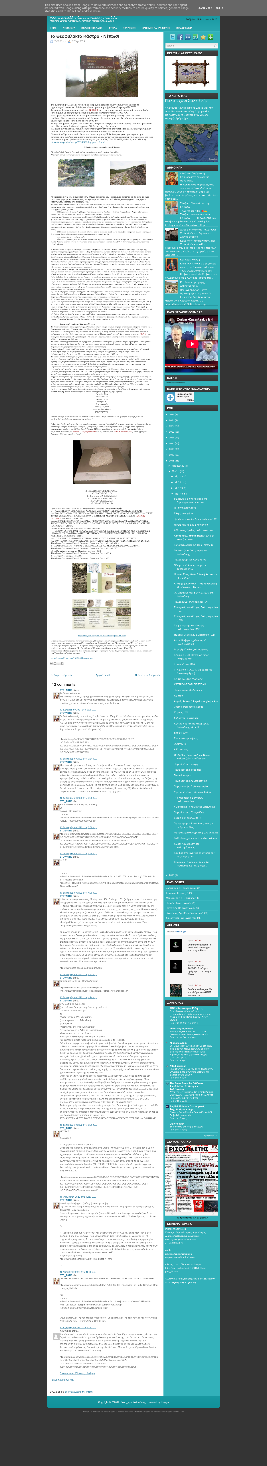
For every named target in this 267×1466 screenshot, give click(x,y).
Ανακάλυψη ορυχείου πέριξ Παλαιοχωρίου (190, 641)
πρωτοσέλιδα (186, 1217)
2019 (171, 449)
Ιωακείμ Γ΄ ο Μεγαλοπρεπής (191, 649)
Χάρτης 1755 (181, 712)
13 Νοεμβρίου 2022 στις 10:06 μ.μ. (78, 1271)
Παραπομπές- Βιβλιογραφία (191, 786)
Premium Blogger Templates (147, 1411)
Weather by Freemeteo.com (175, 383)
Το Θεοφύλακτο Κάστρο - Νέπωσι (84, 36)
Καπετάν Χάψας (190, 259)
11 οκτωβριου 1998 (184, 664)
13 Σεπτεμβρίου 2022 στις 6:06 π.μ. (78, 1124)
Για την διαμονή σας (186, 738)
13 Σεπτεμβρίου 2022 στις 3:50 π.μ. (78, 827)
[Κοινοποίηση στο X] (58, 663)
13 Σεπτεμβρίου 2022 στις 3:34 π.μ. (78, 758)
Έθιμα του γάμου (184, 513)
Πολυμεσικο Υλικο (91, 28)
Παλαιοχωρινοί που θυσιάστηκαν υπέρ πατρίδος (193, 825)
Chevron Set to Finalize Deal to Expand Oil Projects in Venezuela (191, 1114)
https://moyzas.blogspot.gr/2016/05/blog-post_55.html (102, 636)
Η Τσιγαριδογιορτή (185, 507)
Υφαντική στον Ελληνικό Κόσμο (192, 792)
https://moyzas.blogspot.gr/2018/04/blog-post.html (72, 658)
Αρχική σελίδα (104, 675)
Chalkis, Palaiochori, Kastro (188, 706)
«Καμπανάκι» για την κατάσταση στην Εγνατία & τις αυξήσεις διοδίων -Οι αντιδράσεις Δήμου (191, 1071)
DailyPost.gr (177, 1123)
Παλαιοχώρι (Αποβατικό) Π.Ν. (191, 601)
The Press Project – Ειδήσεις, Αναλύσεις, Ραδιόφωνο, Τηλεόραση (187, 1086)
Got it (219, 8)
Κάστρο (178, 695)
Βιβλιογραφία (184, 28)
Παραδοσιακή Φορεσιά (187, 769)
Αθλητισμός (181, 749)
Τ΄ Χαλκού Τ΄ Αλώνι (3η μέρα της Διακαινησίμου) (193, 671)
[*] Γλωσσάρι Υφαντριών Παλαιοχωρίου (188, 799)
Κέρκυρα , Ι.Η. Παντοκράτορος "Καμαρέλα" (191, 656)
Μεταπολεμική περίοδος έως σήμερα (196, 832)
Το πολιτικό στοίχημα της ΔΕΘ (186, 1126)
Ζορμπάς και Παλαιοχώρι (181, 888)
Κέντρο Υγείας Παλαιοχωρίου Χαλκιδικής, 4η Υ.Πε (191, 725)
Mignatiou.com (178, 1042)
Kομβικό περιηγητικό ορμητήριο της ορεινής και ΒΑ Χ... (194, 854)
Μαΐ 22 (179, 476)
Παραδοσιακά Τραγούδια (189, 812)
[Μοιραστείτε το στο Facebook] (62, 663)
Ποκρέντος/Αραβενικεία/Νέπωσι (184, 913)
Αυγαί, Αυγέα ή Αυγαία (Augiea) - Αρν (196, 701)
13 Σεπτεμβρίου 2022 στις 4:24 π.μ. (78, 997)
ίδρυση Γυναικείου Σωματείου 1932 (194, 634)
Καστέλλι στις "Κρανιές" (188, 679)
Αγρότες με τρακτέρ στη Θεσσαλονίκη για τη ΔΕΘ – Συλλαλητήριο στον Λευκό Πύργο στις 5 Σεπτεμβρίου (191, 1094)
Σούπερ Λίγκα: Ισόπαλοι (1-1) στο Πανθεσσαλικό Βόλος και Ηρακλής (189, 1033)
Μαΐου (175, 471)
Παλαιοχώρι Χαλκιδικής (186, 100)
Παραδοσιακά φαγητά (187, 764)
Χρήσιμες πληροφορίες (156, 28)
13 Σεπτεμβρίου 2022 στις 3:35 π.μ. (78, 797)
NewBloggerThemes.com (172, 1411)
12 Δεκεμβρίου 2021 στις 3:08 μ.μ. (78, 709)
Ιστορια (113, 28)
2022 (171, 431)
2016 (171, 460)
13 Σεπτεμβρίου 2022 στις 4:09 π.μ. (78, 892)
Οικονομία (180, 743)
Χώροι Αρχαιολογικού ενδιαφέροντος (186, 845)
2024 (171, 420)
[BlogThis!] (55, 663)
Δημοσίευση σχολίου (63, 1379)
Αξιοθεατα (69, 28)
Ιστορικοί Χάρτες (176, 893)
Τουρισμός (129, 28)
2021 (171, 437)
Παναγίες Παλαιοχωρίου (180, 908)
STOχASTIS (66, 690)
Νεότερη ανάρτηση (61, 675)
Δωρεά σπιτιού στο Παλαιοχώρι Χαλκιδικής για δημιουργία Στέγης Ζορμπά (198, 233)
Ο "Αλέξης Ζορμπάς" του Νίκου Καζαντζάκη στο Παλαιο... (192, 756)
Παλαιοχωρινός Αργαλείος (190, 559)
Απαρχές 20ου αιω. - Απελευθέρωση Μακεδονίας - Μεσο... (195, 585)
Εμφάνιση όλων (211, 1135)
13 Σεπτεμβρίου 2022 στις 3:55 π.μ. (78, 853)
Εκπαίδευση (181, 732)
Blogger (165, 1402)
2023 (171, 426)
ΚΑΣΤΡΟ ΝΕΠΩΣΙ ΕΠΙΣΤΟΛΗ (190, 684)
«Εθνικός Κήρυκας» (181, 1028)
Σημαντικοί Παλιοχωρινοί (181, 918)
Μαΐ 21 (179, 482)
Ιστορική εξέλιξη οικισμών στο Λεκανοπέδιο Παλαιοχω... (191, 863)
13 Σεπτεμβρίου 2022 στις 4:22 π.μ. (78, 974)
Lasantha (129, 1411)
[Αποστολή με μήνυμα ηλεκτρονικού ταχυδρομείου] (51, 663)
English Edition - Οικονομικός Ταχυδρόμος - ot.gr (187, 1108)
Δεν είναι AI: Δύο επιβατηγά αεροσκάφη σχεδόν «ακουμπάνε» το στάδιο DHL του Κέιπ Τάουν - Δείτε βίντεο (190, 1015)
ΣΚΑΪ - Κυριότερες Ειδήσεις (186, 1008)
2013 (171, 875)
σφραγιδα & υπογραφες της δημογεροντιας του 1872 (190, 500)
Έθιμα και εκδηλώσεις (187, 817)
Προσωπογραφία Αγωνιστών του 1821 (195, 519)
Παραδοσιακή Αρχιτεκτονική (190, 780)
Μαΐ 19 (179, 488)
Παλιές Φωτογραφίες (179, 903)
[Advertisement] (109, 1439)
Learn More (205, 8)
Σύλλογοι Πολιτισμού (186, 718)
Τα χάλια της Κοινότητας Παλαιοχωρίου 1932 (189, 627)
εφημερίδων (202, 1217)
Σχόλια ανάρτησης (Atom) (79, 1391)
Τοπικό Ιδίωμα (182, 775)
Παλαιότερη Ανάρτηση (147, 675)
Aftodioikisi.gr (178, 1066)
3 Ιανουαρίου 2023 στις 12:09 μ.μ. (77, 1373)
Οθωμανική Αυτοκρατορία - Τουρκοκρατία (190, 566)
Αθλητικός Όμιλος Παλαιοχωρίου (193, 530)
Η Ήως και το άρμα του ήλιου (191, 524)
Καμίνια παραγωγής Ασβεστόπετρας (192, 283)
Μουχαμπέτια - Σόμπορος (181, 898)
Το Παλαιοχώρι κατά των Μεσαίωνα (195, 838)
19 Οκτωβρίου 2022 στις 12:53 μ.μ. (78, 1196)
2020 (171, 443)
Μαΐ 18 (179, 493)
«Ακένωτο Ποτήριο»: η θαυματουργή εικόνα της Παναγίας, (194, 177)
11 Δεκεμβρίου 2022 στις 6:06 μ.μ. (78, 1327)
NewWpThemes (100, 1411)
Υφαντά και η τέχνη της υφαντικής (194, 806)
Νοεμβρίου (178, 465)
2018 (171, 454)
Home (53, 28)
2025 (171, 414)
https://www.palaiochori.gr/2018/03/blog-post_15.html (78, 142)
